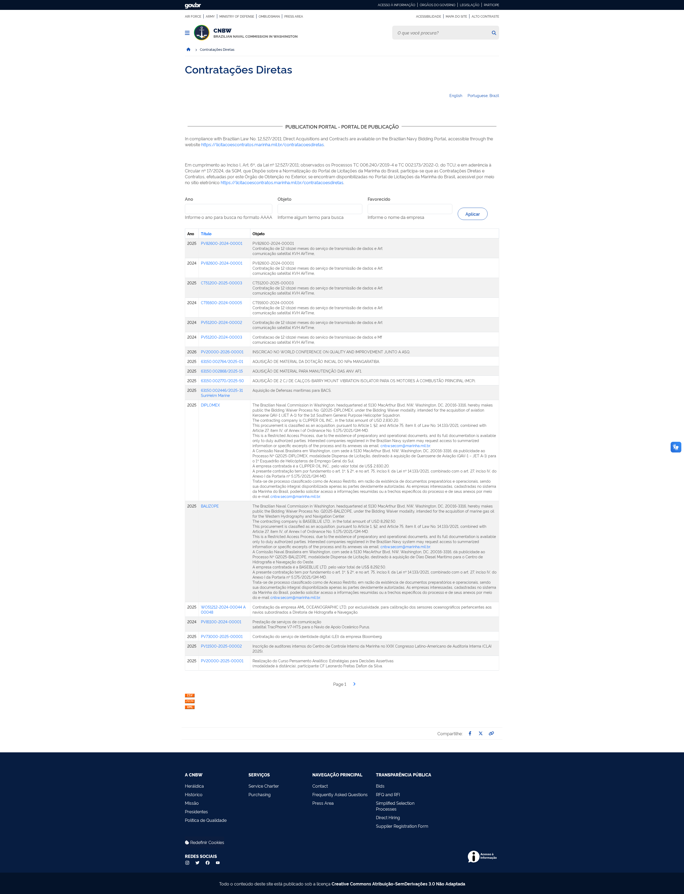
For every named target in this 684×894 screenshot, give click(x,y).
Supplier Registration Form (402, 826)
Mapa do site (456, 16)
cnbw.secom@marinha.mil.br (405, 445)
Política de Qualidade (206, 820)
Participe (491, 5)
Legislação (469, 5)
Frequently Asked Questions (340, 794)
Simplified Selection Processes (395, 806)
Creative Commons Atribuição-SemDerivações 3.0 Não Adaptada (398, 884)
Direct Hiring (388, 817)
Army (210, 16)
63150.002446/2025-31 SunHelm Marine (222, 393)
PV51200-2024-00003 (221, 336)
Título (206, 233)
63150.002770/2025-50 (222, 380)
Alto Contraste (485, 16)
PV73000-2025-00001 (222, 636)
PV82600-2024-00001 (221, 243)
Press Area (293, 16)
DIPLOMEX (210, 404)
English (455, 95)
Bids (380, 786)
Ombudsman (269, 16)
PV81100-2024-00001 (221, 621)
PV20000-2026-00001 (222, 351)
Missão (192, 803)
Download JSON (190, 702)
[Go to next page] (354, 684)
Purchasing (259, 794)
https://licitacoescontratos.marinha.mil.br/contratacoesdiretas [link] (262, 144)
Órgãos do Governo (437, 5)
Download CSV (190, 696)
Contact (320, 786)
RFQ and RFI (388, 794)
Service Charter (263, 786)
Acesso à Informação (396, 5)
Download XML (190, 708)
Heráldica (194, 786)
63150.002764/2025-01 (222, 361)
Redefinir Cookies (206, 842)
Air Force (193, 16)
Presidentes (196, 811)
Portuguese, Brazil (483, 95)
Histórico (194, 794)
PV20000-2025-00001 (222, 660)
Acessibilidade (428, 16)
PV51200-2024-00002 (221, 322)
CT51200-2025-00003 (221, 282)
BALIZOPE (210, 505)
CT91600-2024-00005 (221, 302)
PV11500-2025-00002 (221, 645)
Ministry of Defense (236, 16)
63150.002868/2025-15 (222, 370)
